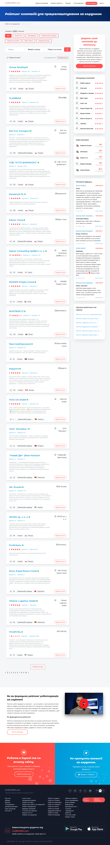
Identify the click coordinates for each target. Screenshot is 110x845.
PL (103, 790)
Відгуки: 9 (26, 315)
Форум (68, 3)
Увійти (101, 3)
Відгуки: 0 (12, 134)
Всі (8, 35)
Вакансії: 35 (34, 404)
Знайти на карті (28, 802)
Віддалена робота (54, 811)
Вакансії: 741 (36, 255)
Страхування (78, 3)
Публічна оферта (71, 798)
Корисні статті (27, 813)
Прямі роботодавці (49, 35)
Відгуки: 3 (25, 198)
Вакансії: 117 (36, 315)
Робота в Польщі (54, 800)
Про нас (8, 798)
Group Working (81, 185)
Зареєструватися (89, 66)
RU (97, 790)
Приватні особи (13, 41)
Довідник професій (28, 808)
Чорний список (44, 41)
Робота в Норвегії (54, 804)
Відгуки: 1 (25, 102)
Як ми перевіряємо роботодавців (71, 801)
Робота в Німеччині (54, 802)
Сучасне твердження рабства (69, 811)
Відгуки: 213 (26, 71)
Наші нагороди (10, 808)
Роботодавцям (91, 3)
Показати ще (38, 667)
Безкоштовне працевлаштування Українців (85, 216)
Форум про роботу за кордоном (33, 804)
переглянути (99, 211)
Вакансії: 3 (21, 520)
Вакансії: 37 (22, 432)
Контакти (8, 811)
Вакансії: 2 (33, 286)
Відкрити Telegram (88, 774)
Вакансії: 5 (34, 373)
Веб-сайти (29, 41)
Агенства (18, 35)
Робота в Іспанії (53, 808)
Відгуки (7, 802)
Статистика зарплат (29, 811)
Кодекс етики (70, 817)
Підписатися (60, 88)
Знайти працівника (29, 806)
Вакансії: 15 (34, 198)
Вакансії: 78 (36, 71)
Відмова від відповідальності (71, 805)
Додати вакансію (97, 800)
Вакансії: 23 (22, 347)
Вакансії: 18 (34, 549)
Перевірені (32, 35)
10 (26, 672)
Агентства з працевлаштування (29, 799)
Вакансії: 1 (21, 134)
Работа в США (53, 813)
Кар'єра (7, 800)
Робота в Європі (54, 798)
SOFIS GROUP (81, 248)
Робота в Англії (53, 806)
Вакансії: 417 (34, 102)
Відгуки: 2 (25, 224)
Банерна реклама (11, 806)
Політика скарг (70, 815)
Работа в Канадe (54, 815)
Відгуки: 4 (26, 255)
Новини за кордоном (29, 815)
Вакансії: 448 (34, 636)
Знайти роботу (57, 3)
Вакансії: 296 (22, 166)
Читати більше (17, 732)
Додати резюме (42, 3)
